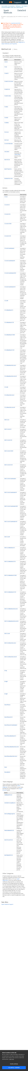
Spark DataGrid (19, 7)
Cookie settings (14, 1063)
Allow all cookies (14, 1067)
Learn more (11, 1059)
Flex (15, 7)
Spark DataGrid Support (7, 904)
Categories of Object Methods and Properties (13, 42)
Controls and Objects (5, 7)
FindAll (7, 73)
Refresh (7, 140)
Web (12, 7)
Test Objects (24, 6)
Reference (18, 6)
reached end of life (15, 23)
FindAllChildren (9, 81)
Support (17, 2)
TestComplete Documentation (8, 6)
